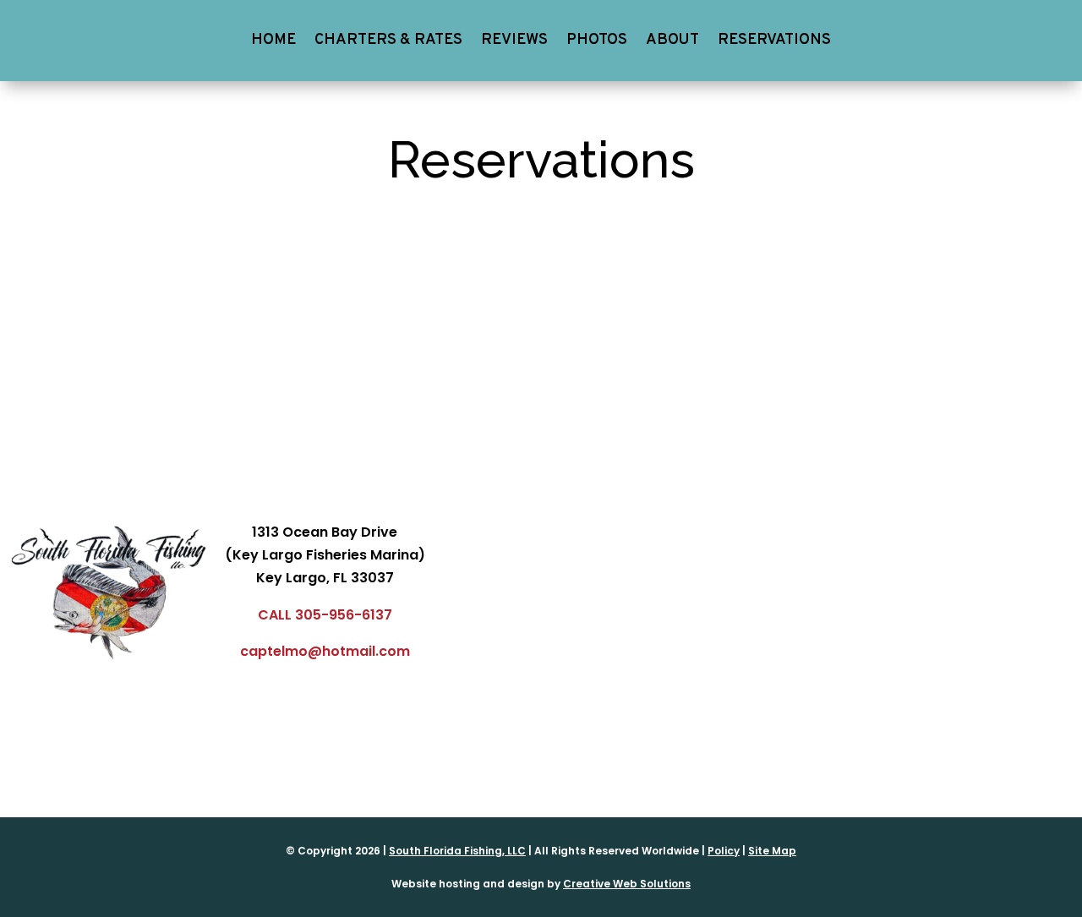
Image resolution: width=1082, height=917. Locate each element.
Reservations (774, 40)
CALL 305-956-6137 (325, 615)
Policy (724, 850)
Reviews (514, 40)
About (672, 40)
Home (273, 40)
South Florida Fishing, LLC (457, 850)
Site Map (772, 850)
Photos (596, 40)
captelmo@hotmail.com (325, 651)
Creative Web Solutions (627, 883)
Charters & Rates (388, 40)
